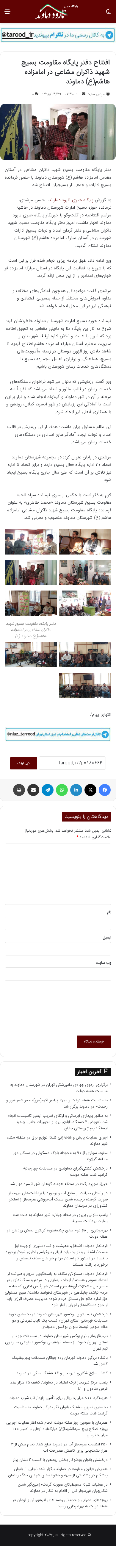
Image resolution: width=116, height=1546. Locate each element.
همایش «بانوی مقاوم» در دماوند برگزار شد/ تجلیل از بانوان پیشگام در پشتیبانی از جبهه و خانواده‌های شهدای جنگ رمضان (58, 1472)
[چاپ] (19, 790)
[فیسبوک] (105, 790)
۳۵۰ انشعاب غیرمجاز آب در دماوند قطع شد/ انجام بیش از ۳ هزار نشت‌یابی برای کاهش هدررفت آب (59, 1447)
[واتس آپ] (62, 790)
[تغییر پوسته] (109, 14)
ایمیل (107, 937)
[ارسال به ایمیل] (83, 94)
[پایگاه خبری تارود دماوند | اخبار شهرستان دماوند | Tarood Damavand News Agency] (58, 11)
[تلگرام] (48, 790)
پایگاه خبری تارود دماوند (71, 200)
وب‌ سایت (103, 963)
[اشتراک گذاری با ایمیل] (33, 790)
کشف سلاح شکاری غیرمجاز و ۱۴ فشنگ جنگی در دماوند (62, 1373)
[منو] (7, 14)
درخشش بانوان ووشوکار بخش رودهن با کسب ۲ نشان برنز (60, 1460)
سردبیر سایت (96, 94)
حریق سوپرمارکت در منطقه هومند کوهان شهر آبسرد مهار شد (59, 1184)
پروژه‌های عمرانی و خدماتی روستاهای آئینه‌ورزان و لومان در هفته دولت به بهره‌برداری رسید (60, 1503)
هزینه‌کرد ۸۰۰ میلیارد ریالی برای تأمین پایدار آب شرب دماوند (59, 1398)
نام (109, 912)
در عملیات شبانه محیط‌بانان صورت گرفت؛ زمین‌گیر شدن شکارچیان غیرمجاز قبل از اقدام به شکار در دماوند (63, 1487)
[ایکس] (90, 790)
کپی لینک (24, 763)
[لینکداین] (76, 790)
